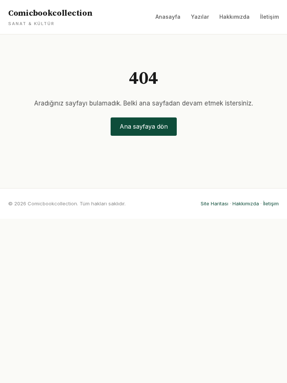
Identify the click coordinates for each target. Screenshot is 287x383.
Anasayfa (167, 16)
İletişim (269, 16)
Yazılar (200, 16)
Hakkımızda (234, 16)
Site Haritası (214, 203)
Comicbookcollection (50, 17)
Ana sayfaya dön (144, 126)
